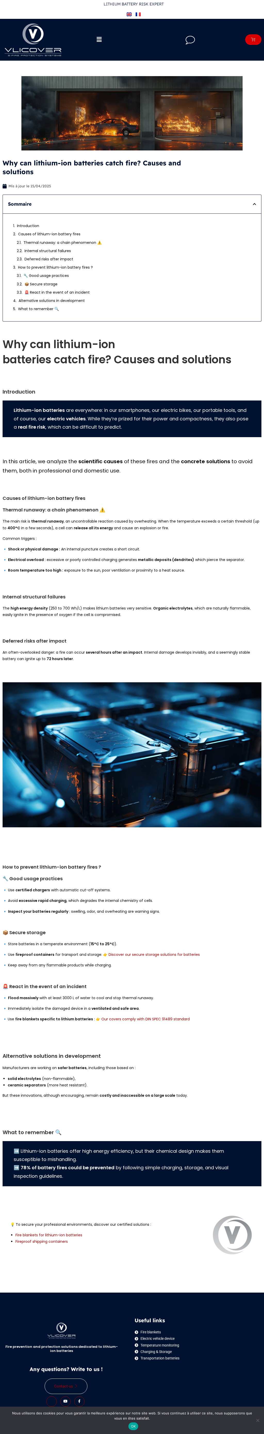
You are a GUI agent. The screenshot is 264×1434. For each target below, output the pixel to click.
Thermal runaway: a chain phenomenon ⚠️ (62, 242)
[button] (99, 40)
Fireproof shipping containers (41, 1241)
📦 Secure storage (40, 284)
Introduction (28, 225)
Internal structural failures (47, 250)
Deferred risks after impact (48, 259)
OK (133, 1426)
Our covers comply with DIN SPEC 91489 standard (145, 1019)
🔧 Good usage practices (46, 275)
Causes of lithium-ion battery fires (49, 234)
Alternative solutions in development (52, 300)
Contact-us (63, 1386)
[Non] (257, 1420)
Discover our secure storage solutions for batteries (154, 954)
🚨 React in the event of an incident (57, 292)
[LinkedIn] (51, 1401)
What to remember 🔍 (38, 308)
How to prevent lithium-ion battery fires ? (55, 267)
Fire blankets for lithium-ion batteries (48, 1235)
